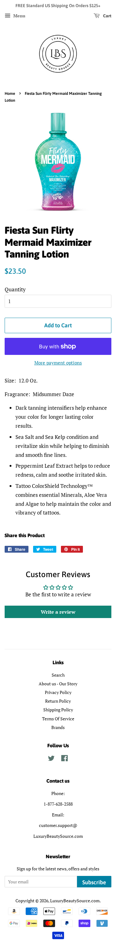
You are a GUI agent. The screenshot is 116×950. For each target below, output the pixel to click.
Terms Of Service (58, 719)
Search (58, 675)
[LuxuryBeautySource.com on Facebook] (64, 759)
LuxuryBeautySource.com (75, 901)
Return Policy (58, 701)
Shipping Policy (58, 710)
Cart (106, 15)
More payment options (58, 363)
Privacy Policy (58, 692)
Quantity (15, 289)
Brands (58, 727)
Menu (18, 16)
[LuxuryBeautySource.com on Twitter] (51, 759)
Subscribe (94, 882)
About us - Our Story (58, 684)
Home (10, 93)
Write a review (58, 611)
